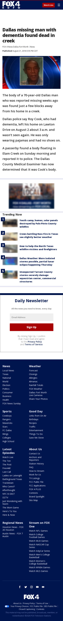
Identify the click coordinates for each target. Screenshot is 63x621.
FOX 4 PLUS (35, 489)
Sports (6, 411)
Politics (5, 388)
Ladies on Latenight (12, 475)
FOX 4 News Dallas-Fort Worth (15, 46)
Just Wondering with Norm (12, 502)
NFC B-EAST (8, 493)
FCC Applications (37, 485)
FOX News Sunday (11, 403)
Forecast (33, 370)
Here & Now (8, 514)
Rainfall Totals (36, 385)
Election (6, 385)
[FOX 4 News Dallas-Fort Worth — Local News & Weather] (11, 5)
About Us (35, 449)
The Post (6, 464)
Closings (33, 374)
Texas (5, 374)
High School (8, 441)
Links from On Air (37, 415)
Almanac (33, 381)
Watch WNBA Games (39, 567)
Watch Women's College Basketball (38, 562)
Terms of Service (34, 344)
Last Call (6, 471)
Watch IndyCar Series (39, 550)
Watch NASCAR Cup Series (39, 546)
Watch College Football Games (37, 536)
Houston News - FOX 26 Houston (12, 528)
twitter (25, 587)
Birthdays (33, 419)
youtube (37, 587)
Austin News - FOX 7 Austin (12, 535)
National (6, 377)
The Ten (6, 460)
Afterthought (8, 490)
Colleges (6, 437)
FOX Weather (35, 388)
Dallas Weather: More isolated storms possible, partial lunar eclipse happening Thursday (37, 261)
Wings (5, 434)
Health (5, 399)
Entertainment (36, 430)
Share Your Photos (38, 398)
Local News (8, 370)
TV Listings (34, 478)
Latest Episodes (8, 451)
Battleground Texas (12, 479)
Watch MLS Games (38, 571)
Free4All (6, 468)
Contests (33, 492)
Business (6, 396)
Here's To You (9, 511)
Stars (4, 426)
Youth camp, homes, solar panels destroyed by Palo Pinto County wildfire (39, 223)
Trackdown (7, 482)
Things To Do (36, 434)
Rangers (6, 419)
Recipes (33, 423)
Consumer (7, 392)
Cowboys (7, 415)
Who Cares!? (8, 486)
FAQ (31, 467)
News (32, 46)
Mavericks (7, 423)
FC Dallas (7, 430)
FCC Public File (36, 481)
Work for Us (35, 474)
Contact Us (34, 453)
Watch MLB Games (38, 540)
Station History (36, 463)
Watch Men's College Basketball (39, 556)
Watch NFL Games (38, 530)
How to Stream (36, 470)
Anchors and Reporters (35, 458)
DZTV (5, 497)
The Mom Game (10, 507)
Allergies (33, 377)
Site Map (33, 500)
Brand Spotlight (36, 496)
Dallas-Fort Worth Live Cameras (38, 394)
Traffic (32, 426)
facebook (19, 587)
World (5, 381)
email (43, 587)
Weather (35, 366)
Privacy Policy (35, 341)
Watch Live (48, 5)
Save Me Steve (36, 437)
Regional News (12, 523)
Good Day (36, 411)
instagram (31, 587)
